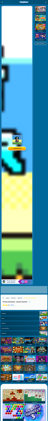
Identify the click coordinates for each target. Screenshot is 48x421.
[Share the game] (29, 281)
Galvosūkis (13, 298)
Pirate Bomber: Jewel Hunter (30, 298)
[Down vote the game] (26, 281)
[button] (46, 2)
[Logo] (24, 2)
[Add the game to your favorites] (29, 302)
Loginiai (7, 298)
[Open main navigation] (2, 2)
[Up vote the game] (22, 281)
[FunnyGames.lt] (3, 298)
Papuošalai (19, 298)
